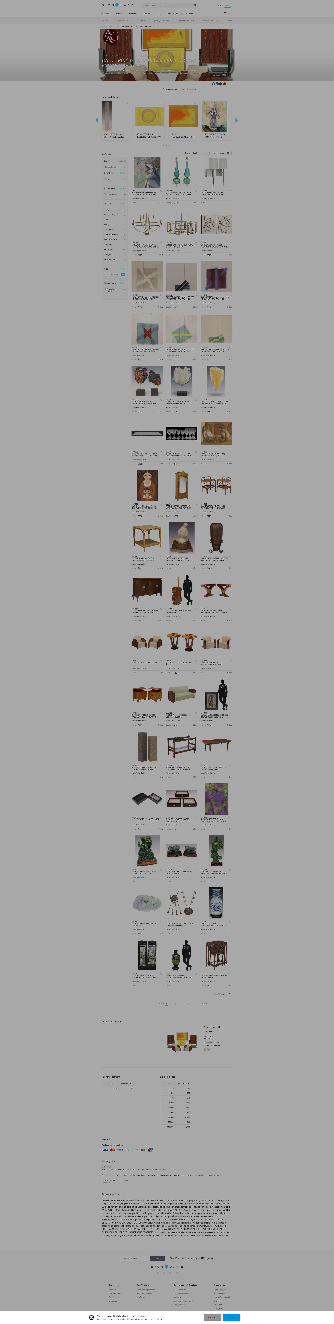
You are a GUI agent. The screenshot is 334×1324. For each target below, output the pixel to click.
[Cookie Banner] (167, 1317)
